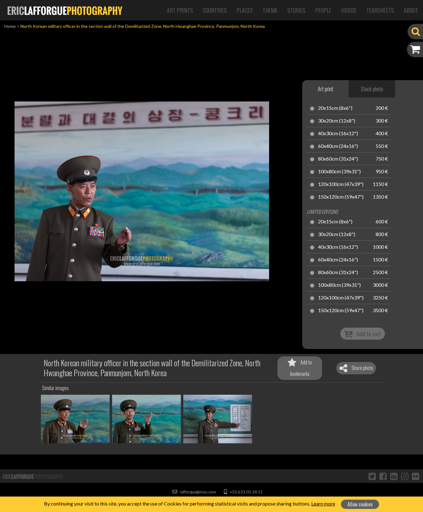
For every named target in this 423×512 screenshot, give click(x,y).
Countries (215, 10)
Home (10, 26)
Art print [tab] (325, 89)
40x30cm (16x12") (338, 133)
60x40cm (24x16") (338, 146)
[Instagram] (404, 476)
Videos (348, 10)
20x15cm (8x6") (335, 108)
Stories (296, 10)
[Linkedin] (394, 476)
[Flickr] (415, 476)
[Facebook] (383, 476)
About (411, 10)
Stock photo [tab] (372, 89)
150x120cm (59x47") (341, 197)
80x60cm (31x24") (338, 159)
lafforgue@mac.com (197, 491)
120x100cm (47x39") (341, 184)
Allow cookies (360, 504)
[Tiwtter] (372, 476)
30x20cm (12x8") (336, 120)
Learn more (323, 503)
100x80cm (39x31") (339, 171)
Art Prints (180, 10)
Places (245, 10)
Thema (270, 10)
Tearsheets (380, 10)
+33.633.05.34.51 (246, 491)
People (323, 10)
